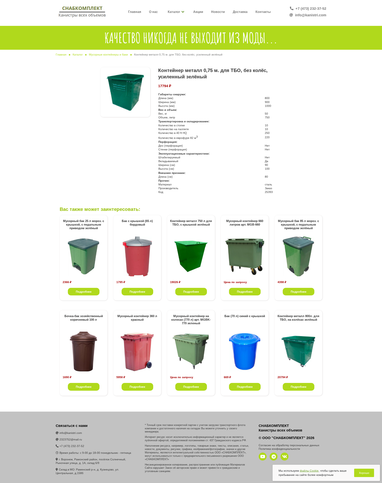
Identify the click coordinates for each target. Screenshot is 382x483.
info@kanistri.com (310, 15)
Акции (198, 12)
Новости (218, 12)
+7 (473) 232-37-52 (310, 9)
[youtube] (263, 457)
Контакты (263, 12)
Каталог (174, 12)
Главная (134, 12)
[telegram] (274, 457)
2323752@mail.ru (70, 439)
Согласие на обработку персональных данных (289, 445)
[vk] (284, 457)
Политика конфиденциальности (279, 448)
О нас (153, 12)
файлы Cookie (309, 470)
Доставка (240, 12)
